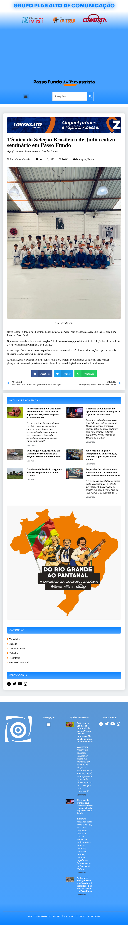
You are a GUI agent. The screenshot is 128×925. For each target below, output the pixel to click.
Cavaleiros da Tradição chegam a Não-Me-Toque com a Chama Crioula (44, 472)
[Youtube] (113, 724)
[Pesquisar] (90, 96)
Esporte (91, 159)
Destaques (81, 159)
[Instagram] (118, 724)
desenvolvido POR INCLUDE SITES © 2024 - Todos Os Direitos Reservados (64, 916)
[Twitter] (107, 724)
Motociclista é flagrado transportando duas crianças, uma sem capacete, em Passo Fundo (101, 455)
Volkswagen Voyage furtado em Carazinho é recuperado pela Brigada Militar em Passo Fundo (44, 453)
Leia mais (31, 445)
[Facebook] (101, 724)
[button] (26, 96)
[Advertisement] (64, 53)
